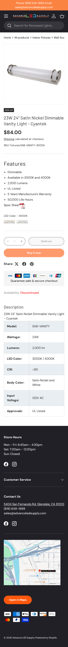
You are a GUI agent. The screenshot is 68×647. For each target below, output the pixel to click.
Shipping (9, 139)
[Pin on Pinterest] (32, 264)
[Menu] (6, 16)
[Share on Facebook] (24, 264)
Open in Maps (17, 599)
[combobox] (34, 25)
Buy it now (34, 252)
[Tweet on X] (16, 264)
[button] (62, 16)
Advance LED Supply (23, 637)
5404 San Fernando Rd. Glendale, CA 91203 (34, 504)
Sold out (46, 241)
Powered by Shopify (46, 637)
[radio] (9, 221)
